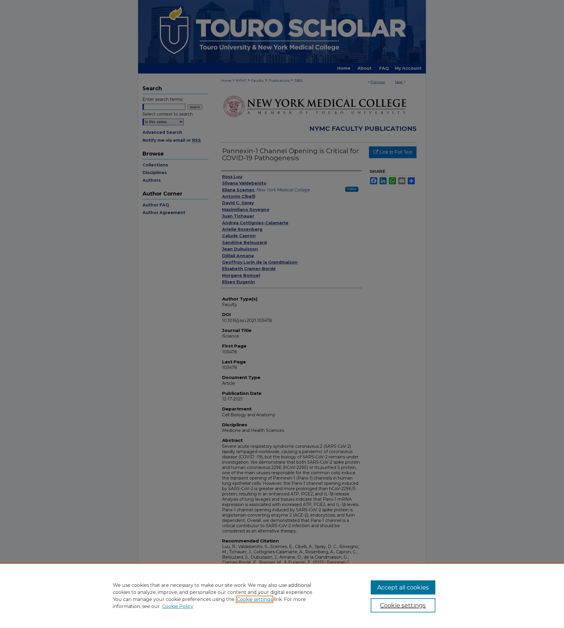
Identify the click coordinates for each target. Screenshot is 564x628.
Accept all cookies (403, 587)
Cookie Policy (177, 606)
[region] (282, 595)
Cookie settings (254, 599)
